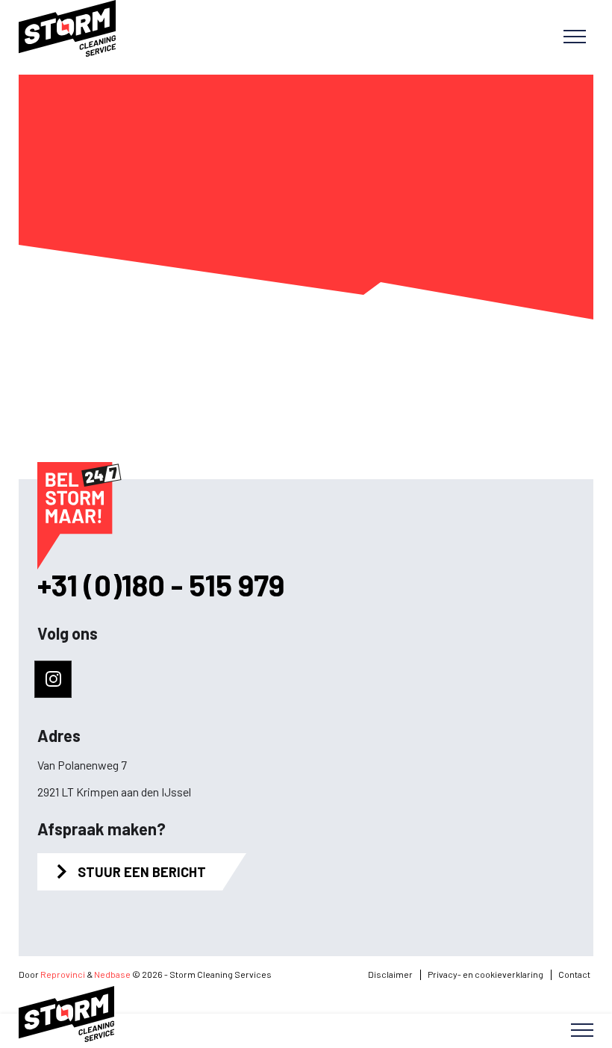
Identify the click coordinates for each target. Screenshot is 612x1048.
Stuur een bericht (142, 872)
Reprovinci (62, 974)
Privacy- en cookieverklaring (485, 974)
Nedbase (112, 974)
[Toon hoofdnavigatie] (574, 37)
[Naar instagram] (53, 679)
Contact (574, 974)
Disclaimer (390, 974)
